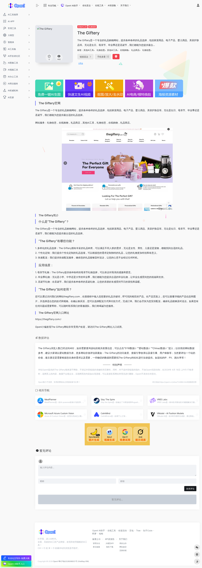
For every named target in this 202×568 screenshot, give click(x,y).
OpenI (55, 561)
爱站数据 (143, 348)
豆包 (131, 530)
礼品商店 (135, 50)
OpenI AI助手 (98, 530)
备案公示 (96, 539)
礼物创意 (92, 27)
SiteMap (81, 561)
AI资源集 (112, 5)
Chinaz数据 (159, 348)
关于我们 (124, 5)
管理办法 (96, 543)
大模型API (110, 543)
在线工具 (99, 5)
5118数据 (130, 348)
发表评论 (190, 488)
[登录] (198, 6)
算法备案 (96, 547)
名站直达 (86, 5)
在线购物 (124, 50)
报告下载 (109, 547)
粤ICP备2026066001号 (67, 561)
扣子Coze (147, 530)
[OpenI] (47, 532)
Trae (138, 530)
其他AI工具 (82, 27)
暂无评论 (45, 450)
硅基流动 (122, 530)
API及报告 (109, 539)
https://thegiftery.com (47, 319)
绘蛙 (101, 533)
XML (87, 561)
